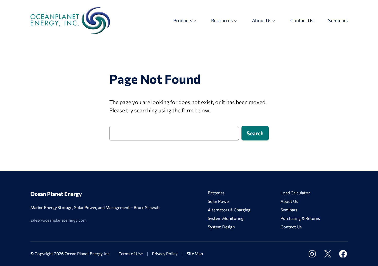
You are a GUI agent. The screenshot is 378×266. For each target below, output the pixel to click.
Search (255, 133)
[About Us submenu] (273, 20)
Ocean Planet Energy (56, 193)
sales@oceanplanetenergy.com (58, 220)
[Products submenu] (194, 20)
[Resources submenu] (235, 20)
